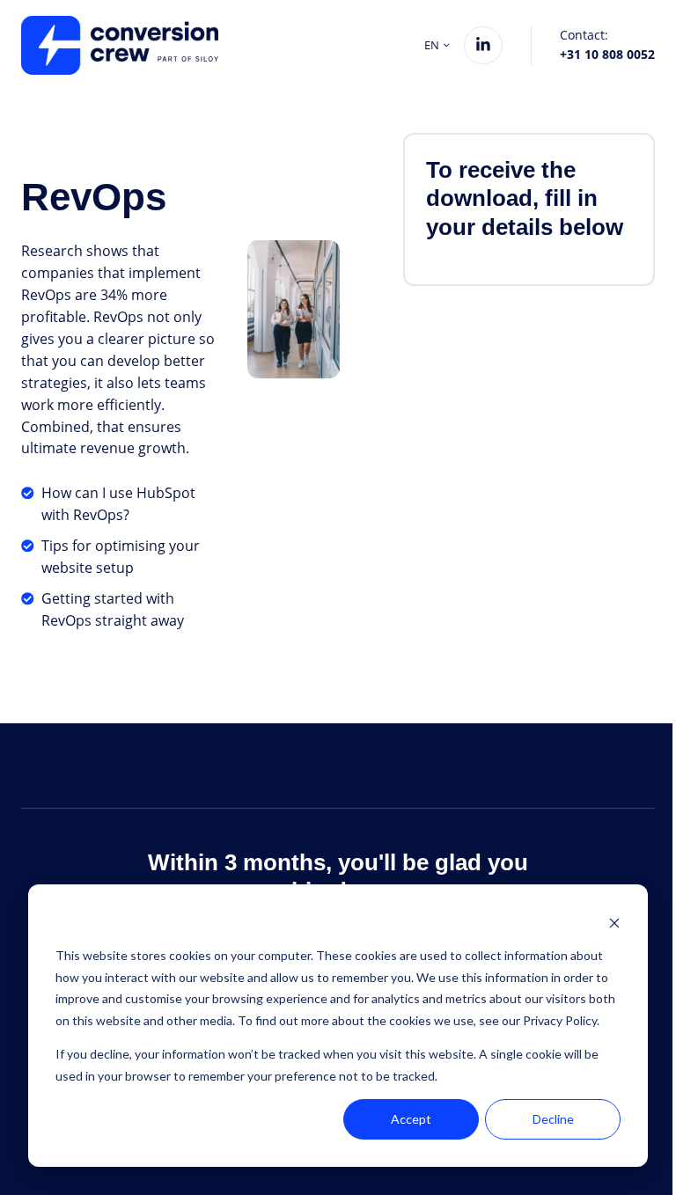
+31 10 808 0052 (607, 54)
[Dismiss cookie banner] (614, 923)
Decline (553, 1118)
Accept (411, 1118)
